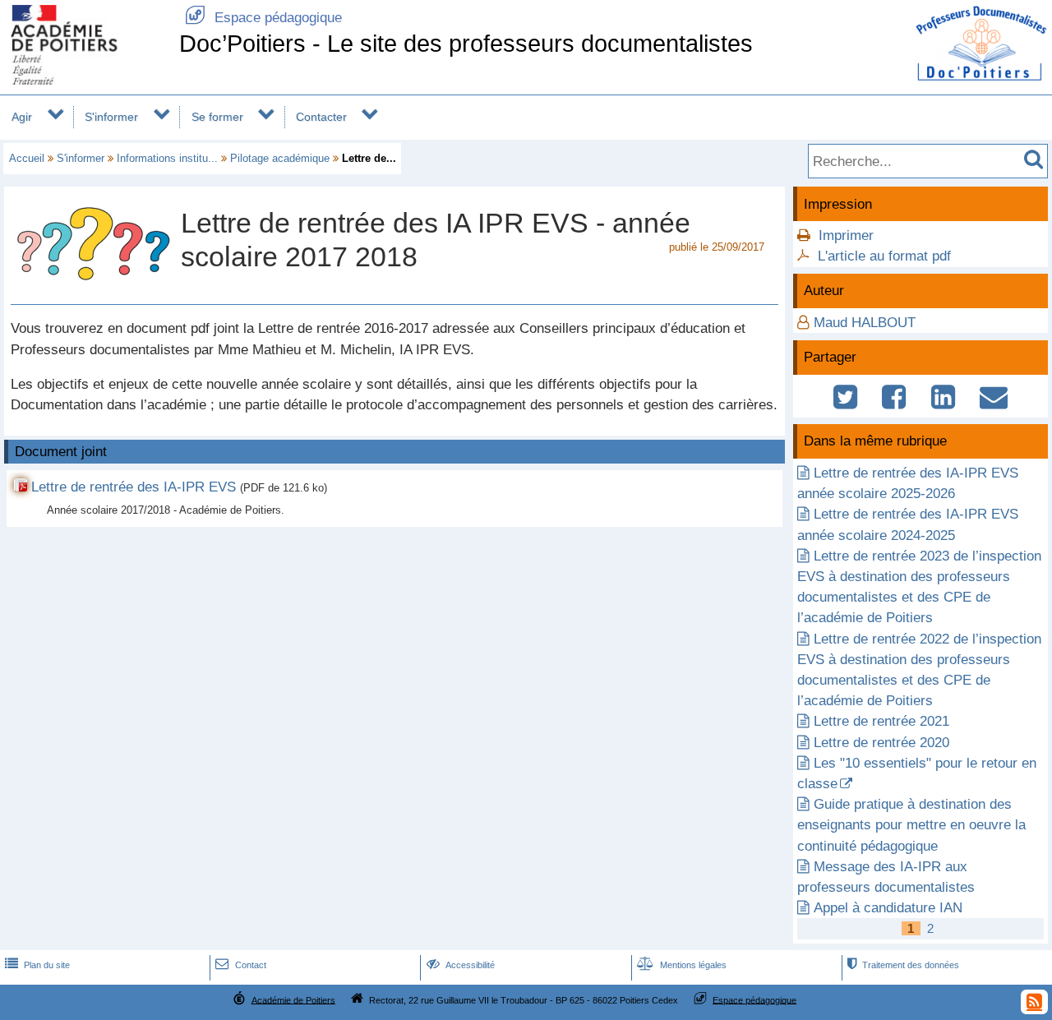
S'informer (111, 116)
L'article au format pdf (884, 256)
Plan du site (37, 965)
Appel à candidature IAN (888, 908)
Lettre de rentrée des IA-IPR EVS (133, 487)
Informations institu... (167, 158)
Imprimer (846, 235)
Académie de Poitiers (293, 999)
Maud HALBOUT (865, 322)
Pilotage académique (280, 158)
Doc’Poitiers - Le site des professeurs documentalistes (466, 43)
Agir (22, 116)
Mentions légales (682, 965)
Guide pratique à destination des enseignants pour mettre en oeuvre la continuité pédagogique (911, 824)
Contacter (321, 116)
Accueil (26, 158)
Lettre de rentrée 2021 (881, 721)
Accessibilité (461, 965)
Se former (217, 116)
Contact (240, 965)
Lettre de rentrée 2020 (881, 742)
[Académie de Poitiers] (86, 80)
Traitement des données (903, 965)
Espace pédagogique (263, 17)
